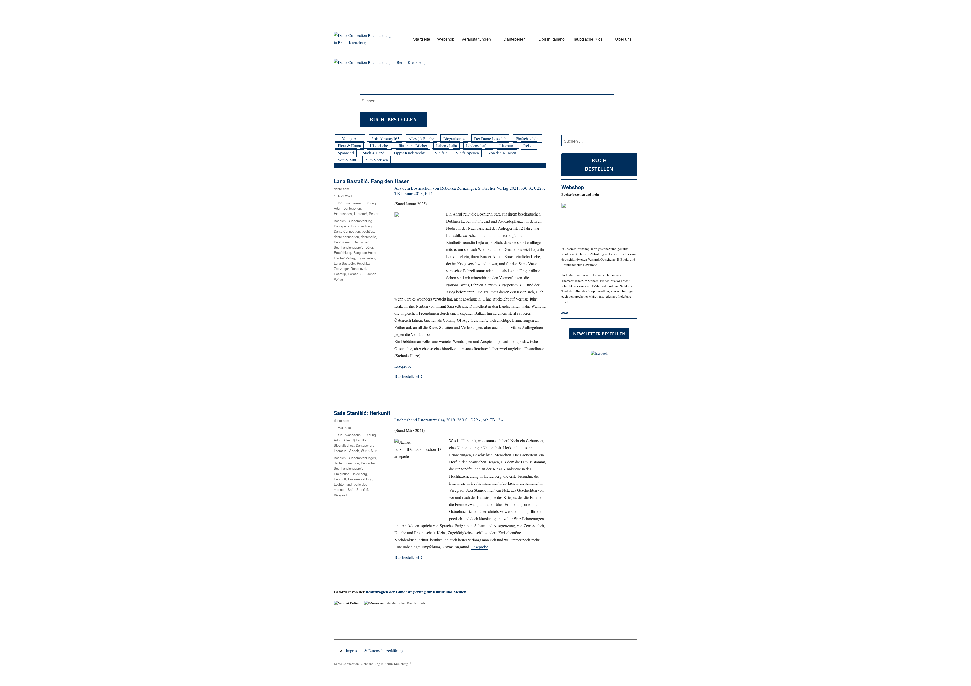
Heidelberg (359, 473)
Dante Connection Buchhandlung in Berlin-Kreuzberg (371, 663)
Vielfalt (441, 152)
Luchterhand (343, 484)
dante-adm (341, 188)
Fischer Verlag (344, 257)
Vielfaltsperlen (467, 152)
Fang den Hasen (365, 252)
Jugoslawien (366, 257)
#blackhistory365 (385, 138)
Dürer (369, 247)
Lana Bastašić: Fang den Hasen (372, 181)
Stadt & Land (373, 152)
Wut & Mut (347, 159)
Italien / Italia (446, 145)
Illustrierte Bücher (413, 145)
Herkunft (340, 479)
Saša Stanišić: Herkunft (362, 412)
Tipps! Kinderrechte (409, 152)
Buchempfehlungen (362, 457)
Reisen (528, 145)
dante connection (346, 236)
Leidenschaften (478, 145)
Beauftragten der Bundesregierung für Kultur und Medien (416, 592)
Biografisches (454, 138)
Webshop (445, 39)
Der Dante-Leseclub (490, 138)
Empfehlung (342, 252)
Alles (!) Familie (421, 138)
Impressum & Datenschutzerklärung (374, 650)
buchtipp (368, 231)
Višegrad (340, 494)
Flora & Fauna (349, 145)
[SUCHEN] (632, 140)
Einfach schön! (528, 138)
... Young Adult (350, 138)
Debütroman (342, 242)
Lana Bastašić (344, 263)
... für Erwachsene (347, 203)
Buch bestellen (393, 119)
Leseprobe (402, 366)
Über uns (623, 39)
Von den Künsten (502, 152)
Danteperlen (514, 39)
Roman (353, 273)
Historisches (379, 145)
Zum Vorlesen (376, 159)
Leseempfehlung (360, 479)
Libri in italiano (551, 39)
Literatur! (506, 145)
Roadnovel (358, 268)
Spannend (346, 152)
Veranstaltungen (476, 39)
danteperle (368, 236)
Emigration (341, 473)
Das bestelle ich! (408, 557)
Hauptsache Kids (587, 39)
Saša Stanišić (358, 489)
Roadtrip (340, 273)
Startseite (421, 39)
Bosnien (340, 220)
